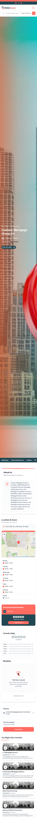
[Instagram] (18, 3)
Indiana (29, 460)
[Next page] (20, 699)
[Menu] (33, 8)
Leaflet (16, 556)
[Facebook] (16, 3)
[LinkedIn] (21, 3)
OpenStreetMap (24, 556)
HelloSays (5, 460)
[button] (18, 543)
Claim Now (18, 729)
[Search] (33, 13)
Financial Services (17, 460)
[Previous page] (17, 699)
